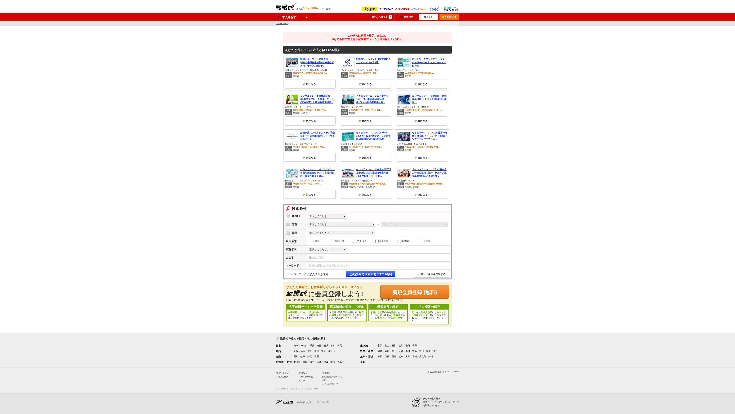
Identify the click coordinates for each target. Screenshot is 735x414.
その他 (427, 241)
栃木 (332, 345)
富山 (387, 345)
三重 (316, 356)
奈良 (323, 351)
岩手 (312, 362)
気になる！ (312, 84)
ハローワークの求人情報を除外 (309, 274)
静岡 (309, 356)
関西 (278, 351)
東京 (296, 345)
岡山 (394, 351)
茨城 (325, 345)
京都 (309, 351)
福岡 (380, 356)
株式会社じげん (304, 402)
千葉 (312, 345)
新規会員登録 (449, 17)
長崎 (394, 356)
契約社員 (339, 241)
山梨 (407, 345)
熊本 (401, 356)
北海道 (297, 362)
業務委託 (406, 241)
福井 (401, 345)
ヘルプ (302, 381)
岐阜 (303, 356)
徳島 (414, 351)
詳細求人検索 (282, 376)
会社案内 (303, 372)
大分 (407, 356)
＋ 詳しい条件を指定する (431, 274)
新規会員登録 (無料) (414, 292)
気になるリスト (381, 17)
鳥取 (380, 351)
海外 (362, 362)
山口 (407, 351)
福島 (339, 362)
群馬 (339, 345)
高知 (435, 351)
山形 (332, 362)
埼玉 (319, 345)
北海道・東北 (284, 362)
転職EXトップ (282, 23)
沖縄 (430, 356)
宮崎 (414, 356)
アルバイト (362, 241)
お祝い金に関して (330, 384)
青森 (305, 362)
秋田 (325, 362)
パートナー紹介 (306, 376)
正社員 (316, 241)
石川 (394, 345)
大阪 (296, 351)
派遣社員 (383, 241)
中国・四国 (366, 351)
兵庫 (303, 351)
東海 (278, 356)
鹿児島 (422, 356)
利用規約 (326, 372)
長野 (414, 345)
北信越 (364, 345)
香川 (421, 351)
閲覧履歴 (408, 17)
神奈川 (304, 345)
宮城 (319, 362)
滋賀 (316, 351)
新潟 (380, 345)
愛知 (296, 356)
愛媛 (428, 351)
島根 (387, 351)
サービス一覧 (322, 402)
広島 (401, 351)
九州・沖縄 (366, 356)
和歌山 (331, 351)
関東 (278, 345)
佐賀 (387, 356)
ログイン (428, 17)
